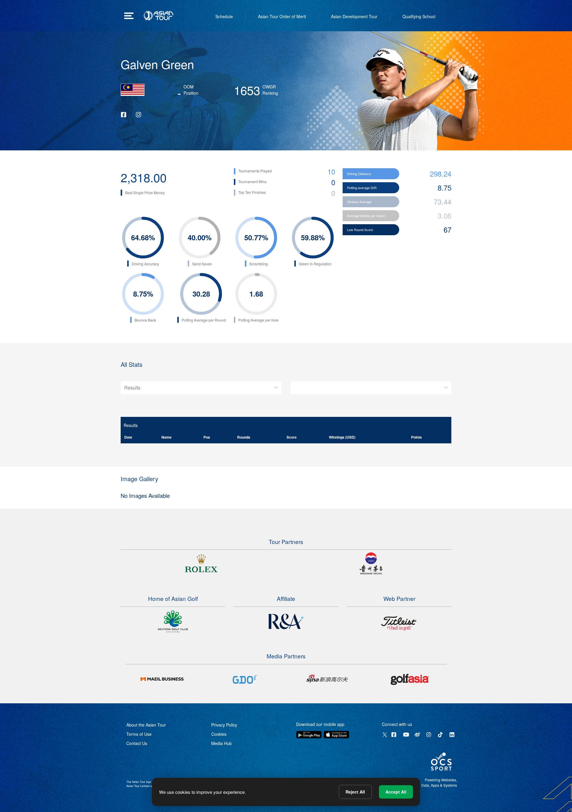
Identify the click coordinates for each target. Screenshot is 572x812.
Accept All (396, 792)
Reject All (355, 792)
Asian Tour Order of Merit (282, 16)
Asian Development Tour (354, 16)
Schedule (224, 16)
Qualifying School (418, 16)
